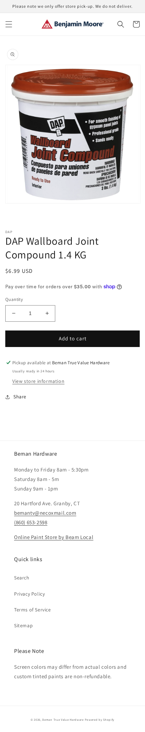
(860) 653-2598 (30, 522)
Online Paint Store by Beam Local (53, 537)
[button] (9, 24)
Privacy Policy (29, 594)
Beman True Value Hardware (63, 719)
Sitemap (23, 625)
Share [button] (19, 396)
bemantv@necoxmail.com (45, 512)
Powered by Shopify (100, 719)
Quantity (14, 299)
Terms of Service (32, 609)
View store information (38, 381)
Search (22, 577)
